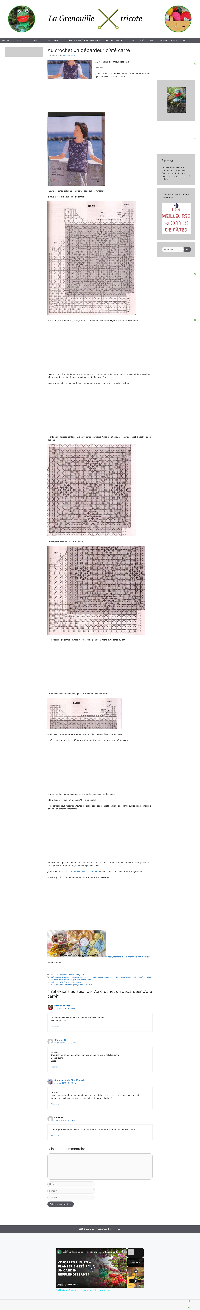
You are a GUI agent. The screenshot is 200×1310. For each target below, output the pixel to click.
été (81, 977)
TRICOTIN (162, 40)
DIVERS (185, 40)
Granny (77, 975)
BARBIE (174, 40)
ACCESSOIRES (53, 40)
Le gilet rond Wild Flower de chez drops (65, 982)
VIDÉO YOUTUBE (147, 40)
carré (52, 977)
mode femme (126, 977)
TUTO (132, 40)
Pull (82, 975)
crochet (58, 977)
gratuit (112, 977)
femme (100, 977)
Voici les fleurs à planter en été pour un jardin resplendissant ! (91, 1251)
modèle (135, 977)
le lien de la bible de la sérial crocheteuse (78, 871)
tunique (73, 980)
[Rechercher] (187, 249)
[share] (122, 1251)
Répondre (55, 1027)
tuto (78, 980)
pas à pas (142, 977)
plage (149, 977)
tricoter (66, 980)
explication (88, 977)
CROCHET (36, 40)
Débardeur (63, 975)
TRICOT (20, 40)
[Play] (136, 1271)
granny (106, 977)
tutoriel (83, 980)
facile (95, 977)
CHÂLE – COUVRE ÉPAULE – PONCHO (82, 40)
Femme (71, 975)
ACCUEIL (6, 40)
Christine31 (60, 1040)
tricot (61, 980)
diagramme (74, 977)
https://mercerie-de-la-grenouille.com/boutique (128, 957)
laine (118, 977)
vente (89, 980)
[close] (101, 1301)
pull (48, 980)
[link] (59, 1252)
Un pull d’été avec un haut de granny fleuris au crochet (71, 985)
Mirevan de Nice (62, 1006)
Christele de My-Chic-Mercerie (69, 1080)
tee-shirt (54, 980)
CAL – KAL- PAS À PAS (114, 40)
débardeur (66, 977)
